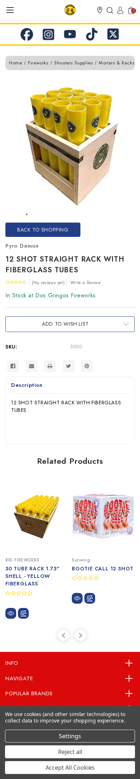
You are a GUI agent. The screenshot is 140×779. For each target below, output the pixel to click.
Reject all (70, 752)
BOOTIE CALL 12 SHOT (103, 568)
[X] (113, 34)
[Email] (31, 366)
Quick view (10, 613)
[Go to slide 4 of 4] (63, 635)
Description (27, 385)
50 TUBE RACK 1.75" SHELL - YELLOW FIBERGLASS (32, 576)
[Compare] (23, 613)
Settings (70, 736)
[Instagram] (48, 34)
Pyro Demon (22, 246)
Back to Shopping (43, 229)
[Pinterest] (87, 366)
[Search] (108, 10)
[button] (100, 10)
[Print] (50, 366)
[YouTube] (70, 34)
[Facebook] (27, 34)
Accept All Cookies (70, 767)
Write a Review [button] (85, 282)
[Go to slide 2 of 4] (80, 635)
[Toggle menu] (10, 10)
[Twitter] (68, 366)
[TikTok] (91, 34)
